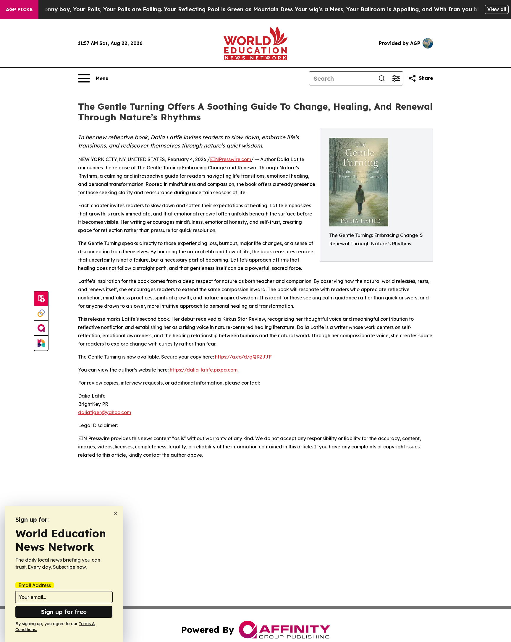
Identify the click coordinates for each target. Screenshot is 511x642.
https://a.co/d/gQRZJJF (243, 357)
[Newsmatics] (41, 343)
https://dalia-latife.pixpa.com (203, 370)
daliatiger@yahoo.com (104, 412)
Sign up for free (64, 611)
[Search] (382, 78)
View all (496, 9)
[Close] (115, 513)
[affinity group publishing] (41, 328)
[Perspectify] (41, 313)
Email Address (34, 585)
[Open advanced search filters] (396, 78)
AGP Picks (19, 9)
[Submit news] (41, 298)
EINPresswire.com (230, 159)
